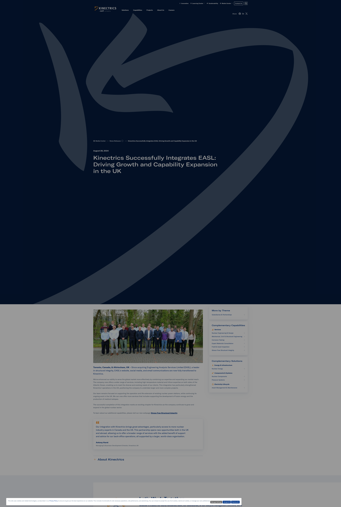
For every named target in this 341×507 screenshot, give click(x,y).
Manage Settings (216, 502)
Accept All (227, 502)
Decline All (235, 502)
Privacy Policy (53, 501)
